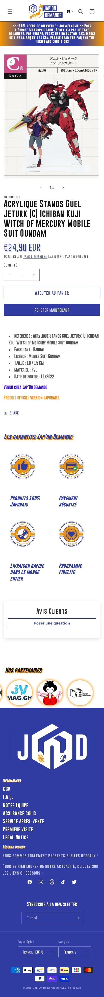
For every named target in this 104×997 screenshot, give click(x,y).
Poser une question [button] (52, 623)
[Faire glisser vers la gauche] (40, 187)
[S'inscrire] (77, 918)
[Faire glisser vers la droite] (63, 187)
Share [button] (14, 412)
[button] (10, 11)
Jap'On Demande (44, 987)
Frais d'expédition (35, 256)
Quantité (10, 265)
